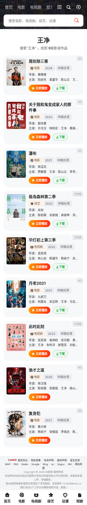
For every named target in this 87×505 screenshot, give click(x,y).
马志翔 (74, 302)
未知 (41, 210)
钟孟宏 (42, 167)
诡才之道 (36, 370)
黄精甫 (42, 74)
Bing (45, 464)
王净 (75, 80)
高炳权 (53, 340)
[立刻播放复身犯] (16, 424)
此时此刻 (36, 326)
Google (35, 464)
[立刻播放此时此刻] (16, 337)
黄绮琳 (76, 340)
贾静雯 (42, 172)
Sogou (61, 464)
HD (79, 58)
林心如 (42, 258)
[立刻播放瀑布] (16, 164)
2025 (48, 377)
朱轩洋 (50, 345)
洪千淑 (76, 215)
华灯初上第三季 (42, 240)
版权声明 (62, 460)
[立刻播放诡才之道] (16, 380)
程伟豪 (42, 123)
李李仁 (74, 172)
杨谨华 (53, 258)
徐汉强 (42, 383)
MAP (7, 464)
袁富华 (53, 80)
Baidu (25, 464)
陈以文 (65, 80)
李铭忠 (65, 432)
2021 (48, 160)
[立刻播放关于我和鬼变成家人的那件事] (16, 115)
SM (70, 464)
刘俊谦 (74, 345)
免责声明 (49, 460)
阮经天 (42, 80)
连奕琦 (42, 253)
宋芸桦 (53, 302)
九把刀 (42, 297)
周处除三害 (38, 61)
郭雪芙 (62, 345)
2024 (48, 68)
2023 (48, 117)
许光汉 (42, 128)
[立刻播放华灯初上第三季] (16, 250)
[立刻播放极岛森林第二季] (16, 207)
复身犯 (34, 413)
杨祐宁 (65, 258)
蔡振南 (74, 128)
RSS (16, 464)
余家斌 (53, 215)
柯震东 (42, 302)
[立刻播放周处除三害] (16, 72)
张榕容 (53, 388)
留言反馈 (75, 460)
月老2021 (37, 283)
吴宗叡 (65, 340)
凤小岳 (76, 258)
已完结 (77, 194)
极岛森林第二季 (42, 196)
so (52, 464)
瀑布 (32, 153)
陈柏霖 (42, 215)
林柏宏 (53, 128)
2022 (51, 247)
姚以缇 (74, 388)
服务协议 (23, 460)
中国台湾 (63, 68)
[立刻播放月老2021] (16, 294)
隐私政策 (36, 460)
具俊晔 (65, 215)
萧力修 (42, 427)
